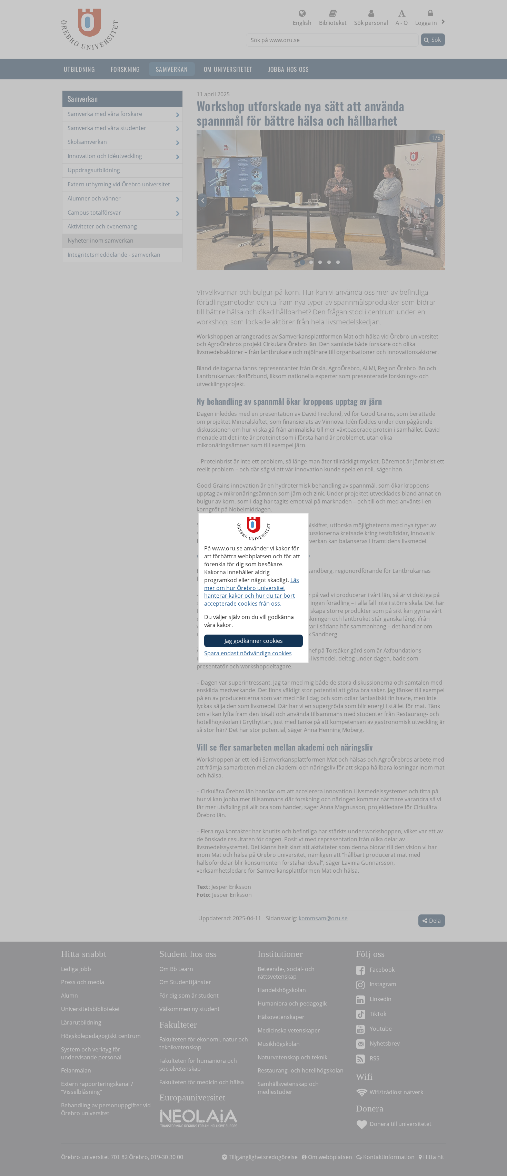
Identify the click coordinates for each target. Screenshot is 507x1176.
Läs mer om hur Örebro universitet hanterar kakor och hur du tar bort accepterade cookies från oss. (251, 592)
